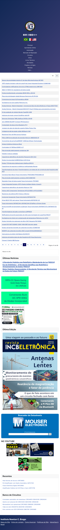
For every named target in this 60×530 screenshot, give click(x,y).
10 (11, 244)
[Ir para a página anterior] (5, 244)
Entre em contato (17, 522)
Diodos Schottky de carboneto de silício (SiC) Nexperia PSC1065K (21, 221)
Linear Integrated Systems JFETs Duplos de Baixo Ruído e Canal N (21, 184)
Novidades (30, 62)
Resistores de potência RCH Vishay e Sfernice (15, 194)
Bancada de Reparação (30, 52)
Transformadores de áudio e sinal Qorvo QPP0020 (17, 211)
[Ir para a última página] (43, 244)
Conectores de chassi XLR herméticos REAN (15, 99)
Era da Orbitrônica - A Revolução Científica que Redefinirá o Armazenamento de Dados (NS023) (25, 266)
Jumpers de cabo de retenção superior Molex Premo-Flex (19, 128)
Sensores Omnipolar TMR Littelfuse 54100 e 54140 (17, 118)
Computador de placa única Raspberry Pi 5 (14, 125)
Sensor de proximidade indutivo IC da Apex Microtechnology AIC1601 (22, 80)
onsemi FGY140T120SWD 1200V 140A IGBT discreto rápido (19, 224)
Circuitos (30, 55)
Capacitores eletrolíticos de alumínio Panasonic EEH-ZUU (19, 157)
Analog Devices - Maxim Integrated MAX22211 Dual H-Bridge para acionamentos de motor (29, 109)
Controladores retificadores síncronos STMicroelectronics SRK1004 (22, 86)
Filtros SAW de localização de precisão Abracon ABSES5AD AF (20, 137)
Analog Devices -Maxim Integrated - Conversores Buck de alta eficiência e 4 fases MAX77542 (30, 106)
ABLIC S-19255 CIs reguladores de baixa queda (16, 90)
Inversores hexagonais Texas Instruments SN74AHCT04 (18, 197)
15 (27, 244)
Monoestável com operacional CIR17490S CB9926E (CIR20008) (21, 504)
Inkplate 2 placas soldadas (10, 153)
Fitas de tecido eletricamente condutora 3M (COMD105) (18, 178)
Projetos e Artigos (30, 65)
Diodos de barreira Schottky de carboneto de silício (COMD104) (21, 227)
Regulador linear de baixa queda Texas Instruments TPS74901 (20, 181)
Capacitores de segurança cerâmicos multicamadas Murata (19, 166)
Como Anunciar (30, 522)
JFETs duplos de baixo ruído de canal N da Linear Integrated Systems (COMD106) (26, 83)
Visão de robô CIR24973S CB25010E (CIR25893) (17, 507)
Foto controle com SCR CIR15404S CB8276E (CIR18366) (19, 509)
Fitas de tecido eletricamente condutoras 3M (15, 150)
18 (37, 244)
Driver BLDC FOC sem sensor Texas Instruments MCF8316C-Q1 (21, 200)
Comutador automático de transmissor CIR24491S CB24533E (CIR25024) (24, 499)
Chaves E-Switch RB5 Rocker (10, 240)
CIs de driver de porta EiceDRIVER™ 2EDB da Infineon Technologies (22, 141)
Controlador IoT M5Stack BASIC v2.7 (13, 147)
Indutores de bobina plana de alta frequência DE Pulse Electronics (21, 237)
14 (24, 244)
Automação (30, 50)
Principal (30, 45)
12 (18, 244)
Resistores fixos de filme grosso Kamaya (14, 134)
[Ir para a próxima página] (40, 244)
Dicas (30, 57)
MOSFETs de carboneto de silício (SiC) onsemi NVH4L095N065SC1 (22, 231)
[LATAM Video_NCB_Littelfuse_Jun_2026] (15, 282)
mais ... (30, 70)
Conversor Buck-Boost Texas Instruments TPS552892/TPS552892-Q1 (23, 174)
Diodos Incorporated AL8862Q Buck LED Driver (16, 160)
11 (14, 244)
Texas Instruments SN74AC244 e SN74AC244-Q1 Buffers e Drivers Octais (24, 203)
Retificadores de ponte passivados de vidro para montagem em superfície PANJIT (26, 215)
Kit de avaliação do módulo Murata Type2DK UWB (17, 112)
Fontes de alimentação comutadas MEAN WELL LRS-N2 (18, 93)
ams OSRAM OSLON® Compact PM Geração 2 (15, 122)
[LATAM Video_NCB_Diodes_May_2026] (15, 298)
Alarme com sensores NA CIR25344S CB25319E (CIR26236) (20, 502)
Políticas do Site (43, 522)
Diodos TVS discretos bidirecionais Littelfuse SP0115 (18, 163)
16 (31, 244)
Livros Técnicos (30, 60)
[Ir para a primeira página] (3, 244)
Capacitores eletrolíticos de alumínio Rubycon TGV (17, 187)
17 (34, 244)
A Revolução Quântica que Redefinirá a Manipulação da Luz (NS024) (29, 262)
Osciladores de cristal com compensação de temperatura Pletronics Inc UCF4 (25, 218)
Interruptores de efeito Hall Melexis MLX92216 (16, 234)
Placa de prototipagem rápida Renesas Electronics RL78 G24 (20, 96)
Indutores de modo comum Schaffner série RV (15, 115)
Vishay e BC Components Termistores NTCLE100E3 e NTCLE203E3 (22, 190)
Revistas (30, 67)
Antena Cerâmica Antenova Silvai (12, 144)
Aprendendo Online (30, 48)
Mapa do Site (5, 522)
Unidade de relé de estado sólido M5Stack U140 (16, 131)
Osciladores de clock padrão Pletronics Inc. (15, 102)
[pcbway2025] (13, 315)
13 (21, 244)
